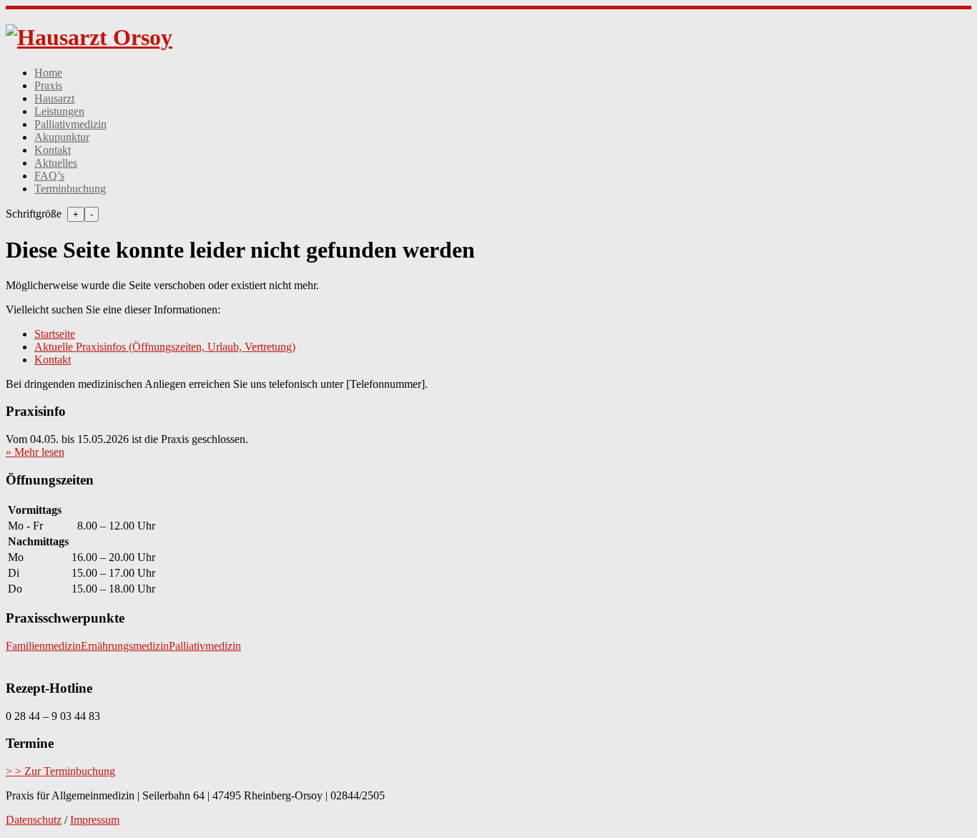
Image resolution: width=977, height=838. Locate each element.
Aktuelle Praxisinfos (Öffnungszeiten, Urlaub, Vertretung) (164, 347)
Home (48, 73)
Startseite (54, 334)
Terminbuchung (70, 188)
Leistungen (59, 111)
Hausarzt (54, 98)
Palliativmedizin (70, 124)
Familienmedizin (43, 646)
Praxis (48, 85)
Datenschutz (34, 820)
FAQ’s (49, 176)
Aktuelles (55, 163)
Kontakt (52, 150)
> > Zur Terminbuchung (60, 771)
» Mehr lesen (35, 452)
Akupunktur (61, 137)
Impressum (94, 820)
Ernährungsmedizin (125, 646)
